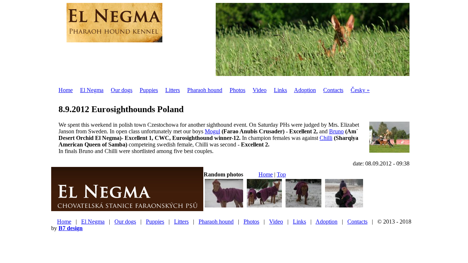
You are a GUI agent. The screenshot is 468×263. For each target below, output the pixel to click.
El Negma (91, 90)
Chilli (326, 138)
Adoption (305, 90)
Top (281, 174)
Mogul (212, 131)
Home (65, 90)
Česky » (360, 90)
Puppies (149, 90)
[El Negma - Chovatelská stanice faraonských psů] (127, 208)
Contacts (333, 90)
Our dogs (121, 90)
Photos (237, 90)
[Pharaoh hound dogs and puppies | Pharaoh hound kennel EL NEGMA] (114, 38)
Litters (172, 90)
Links (280, 90)
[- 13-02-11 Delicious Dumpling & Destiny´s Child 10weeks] (264, 206)
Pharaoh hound (204, 90)
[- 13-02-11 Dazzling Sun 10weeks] (303, 206)
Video (260, 90)
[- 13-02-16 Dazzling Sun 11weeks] (224, 206)
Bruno (336, 131)
